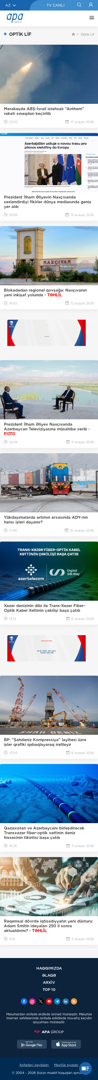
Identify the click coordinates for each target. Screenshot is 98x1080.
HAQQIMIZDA (49, 968)
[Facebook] (24, 1002)
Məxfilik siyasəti (66, 1065)
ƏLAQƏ (49, 975)
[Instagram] (32, 1002)
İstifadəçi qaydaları (34, 1065)
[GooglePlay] (32, 1045)
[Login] (91, 5)
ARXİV (49, 982)
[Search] (79, 5)
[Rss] (74, 1002)
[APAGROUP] (49, 1032)
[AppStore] (66, 1045)
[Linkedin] (65, 1002)
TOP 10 (49, 989)
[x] (41, 1002)
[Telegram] (57, 1002)
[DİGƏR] (90, 18)
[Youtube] (49, 1002)
